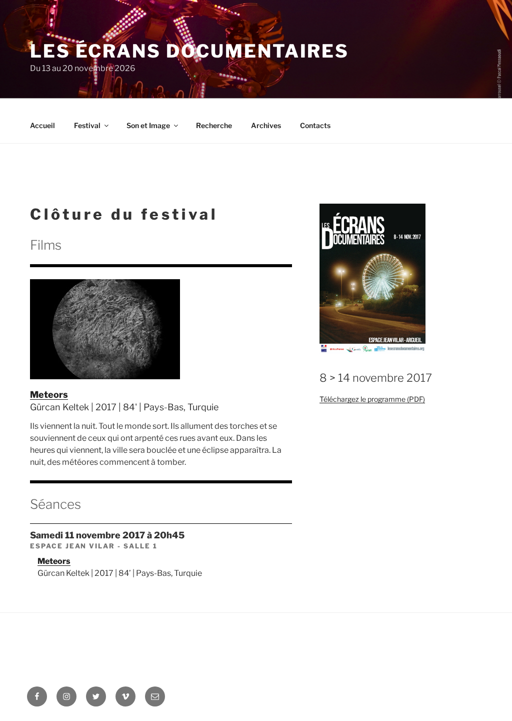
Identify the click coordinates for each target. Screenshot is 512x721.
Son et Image (148, 125)
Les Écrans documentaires (189, 51)
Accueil (42, 125)
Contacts (315, 125)
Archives (266, 125)
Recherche (214, 125)
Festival (87, 125)
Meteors (49, 394)
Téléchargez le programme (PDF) (372, 399)
